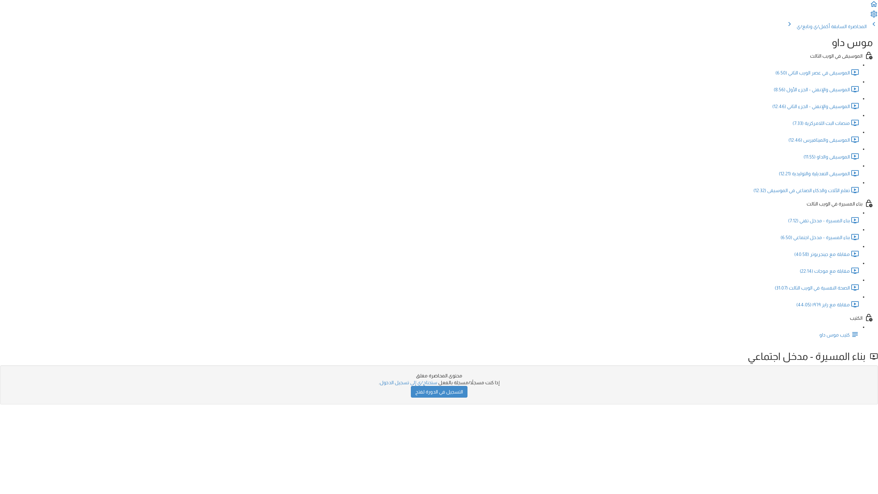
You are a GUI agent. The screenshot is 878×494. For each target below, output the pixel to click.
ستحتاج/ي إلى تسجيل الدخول (408, 382)
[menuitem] (874, 16)
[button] (874, 6)
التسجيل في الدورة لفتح (439, 392)
